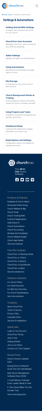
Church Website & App (16, 208)
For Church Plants (14, 282)
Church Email (12, 212)
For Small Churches (15, 285)
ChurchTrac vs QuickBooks (18, 264)
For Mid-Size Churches (17, 289)
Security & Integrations (16, 320)
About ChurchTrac (15, 306)
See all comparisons (15, 272)
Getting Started (13, 341)
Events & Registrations (16, 219)
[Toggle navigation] (37, 6)
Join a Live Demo (14, 345)
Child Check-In (13, 223)
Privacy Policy (13, 313)
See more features (15, 244)
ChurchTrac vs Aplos (16, 268)
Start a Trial (12, 338)
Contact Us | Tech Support (18, 348)
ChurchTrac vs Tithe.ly (16, 257)
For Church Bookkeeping (17, 293)
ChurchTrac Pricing (15, 334)
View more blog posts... (17, 394)
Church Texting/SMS (16, 215)
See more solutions (15, 296)
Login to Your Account (16, 331)
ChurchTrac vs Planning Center (20, 254)
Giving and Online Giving (17, 205)
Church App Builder (15, 240)
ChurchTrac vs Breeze (16, 261)
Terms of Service (14, 310)
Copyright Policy (14, 317)
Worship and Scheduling (17, 233)
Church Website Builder (17, 237)
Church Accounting (15, 230)
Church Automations (15, 226)
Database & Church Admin (18, 201)
